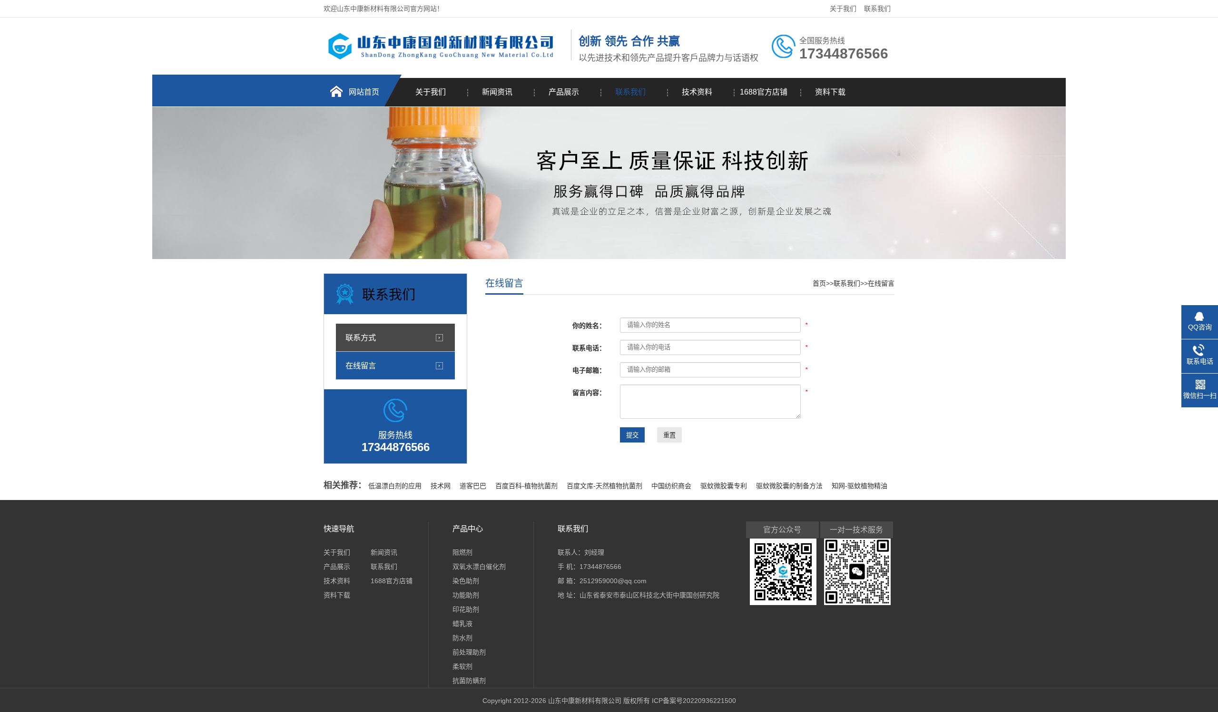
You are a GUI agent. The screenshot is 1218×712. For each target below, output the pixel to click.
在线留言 (360, 365)
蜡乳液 (462, 623)
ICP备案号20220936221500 (694, 700)
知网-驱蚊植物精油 (859, 486)
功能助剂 (465, 595)
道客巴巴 (474, 486)
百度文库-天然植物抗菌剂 (605, 486)
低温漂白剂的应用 (395, 486)
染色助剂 (465, 581)
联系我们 (877, 8)
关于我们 (843, 8)
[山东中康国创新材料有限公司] (445, 58)
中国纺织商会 (672, 486)
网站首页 (364, 92)
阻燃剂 (462, 552)
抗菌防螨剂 (469, 680)
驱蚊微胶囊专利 (724, 486)
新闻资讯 (497, 92)
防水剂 (462, 638)
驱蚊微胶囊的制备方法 (790, 486)
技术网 (441, 486)
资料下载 (830, 92)
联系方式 (360, 337)
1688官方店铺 (763, 92)
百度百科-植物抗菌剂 (527, 486)
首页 (819, 283)
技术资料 (697, 92)
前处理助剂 (469, 652)
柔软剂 (462, 666)
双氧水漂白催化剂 (479, 566)
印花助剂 (465, 609)
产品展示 (564, 92)
